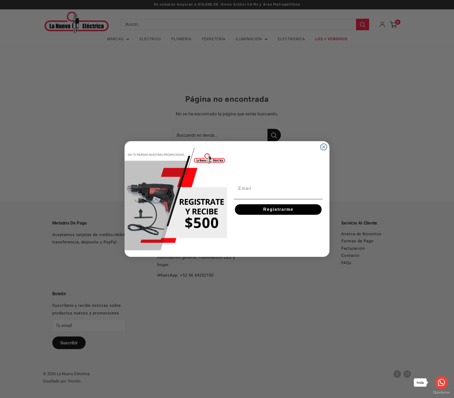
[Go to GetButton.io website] (441, 392)
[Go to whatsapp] (441, 382)
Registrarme (278, 209)
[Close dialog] (324, 147)
